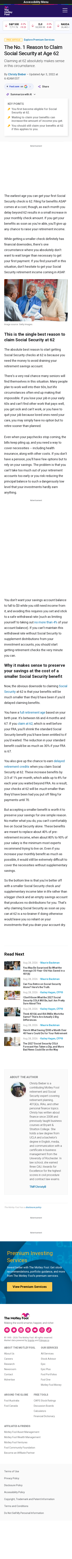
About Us (9, 1353)
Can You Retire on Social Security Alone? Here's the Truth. (42, 986)
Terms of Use (11, 1471)
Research (9, 1364)
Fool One (46, 1379)
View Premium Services (30, 1287)
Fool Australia (11, 1400)
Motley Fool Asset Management (21, 1432)
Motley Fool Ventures (15, 1442)
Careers (8, 1359)
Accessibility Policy (14, 1492)
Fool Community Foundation (19, 1447)
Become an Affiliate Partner (19, 1453)
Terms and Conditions (16, 1506)
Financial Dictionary (44, 1416)
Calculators (40, 1411)
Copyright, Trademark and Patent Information (29, 1499)
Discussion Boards (44, 1406)
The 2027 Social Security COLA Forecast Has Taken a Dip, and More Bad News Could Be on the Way (43, 1046)
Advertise (9, 1379)
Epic (43, 1364)
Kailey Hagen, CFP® (51, 992)
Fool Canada (11, 1406)
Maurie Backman (50, 962)
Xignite (31, 1340)
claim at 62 (25, 723)
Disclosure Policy (13, 1485)
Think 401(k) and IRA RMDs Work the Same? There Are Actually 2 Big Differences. (43, 1016)
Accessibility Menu (36, 2)
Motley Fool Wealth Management (22, 1437)
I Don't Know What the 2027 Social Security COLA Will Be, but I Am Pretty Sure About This (44, 1000)
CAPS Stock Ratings (45, 1400)
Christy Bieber (17, 74)
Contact (8, 1374)
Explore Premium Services (39, 39)
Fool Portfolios (49, 1374)
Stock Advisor (48, 1359)
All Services (47, 1353)
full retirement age (32, 712)
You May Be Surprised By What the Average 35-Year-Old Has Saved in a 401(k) (44, 970)
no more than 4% (45, 622)
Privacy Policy (11, 1478)
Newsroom (10, 1369)
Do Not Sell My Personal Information (24, 1513)
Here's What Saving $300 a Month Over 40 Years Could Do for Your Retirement (45, 1032)
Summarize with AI (21, 94)
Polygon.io (44, 1340)
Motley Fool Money (51, 1385)
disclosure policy (33, 1207)
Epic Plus (46, 1369)
